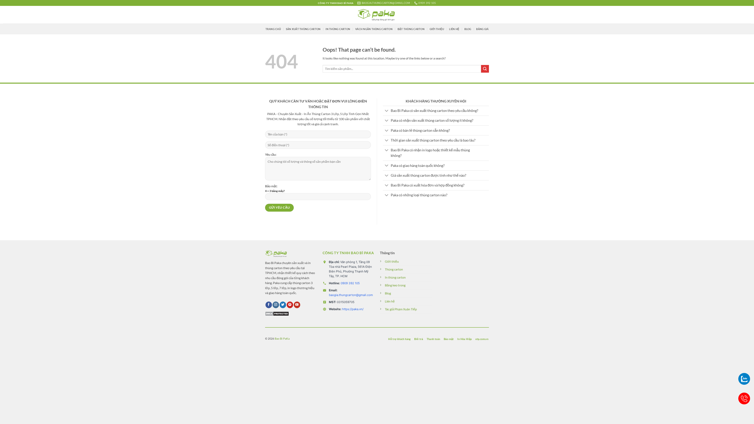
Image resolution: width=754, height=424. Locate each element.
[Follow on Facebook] (268, 305)
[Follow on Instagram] (276, 305)
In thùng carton (338, 29)
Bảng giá (482, 29)
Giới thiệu (437, 29)
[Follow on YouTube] (297, 305)
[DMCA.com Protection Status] (277, 313)
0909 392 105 (350, 283)
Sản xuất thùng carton (303, 29)
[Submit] (485, 69)
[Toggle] (387, 111)
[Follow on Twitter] (283, 305)
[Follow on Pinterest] (290, 305)
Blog (467, 29)
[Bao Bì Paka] (377, 15)
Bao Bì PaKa (282, 338)
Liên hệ (454, 29)
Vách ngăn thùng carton (374, 29)
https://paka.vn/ (352, 309)
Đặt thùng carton (411, 29)
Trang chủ (273, 29)
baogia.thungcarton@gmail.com (351, 295)
